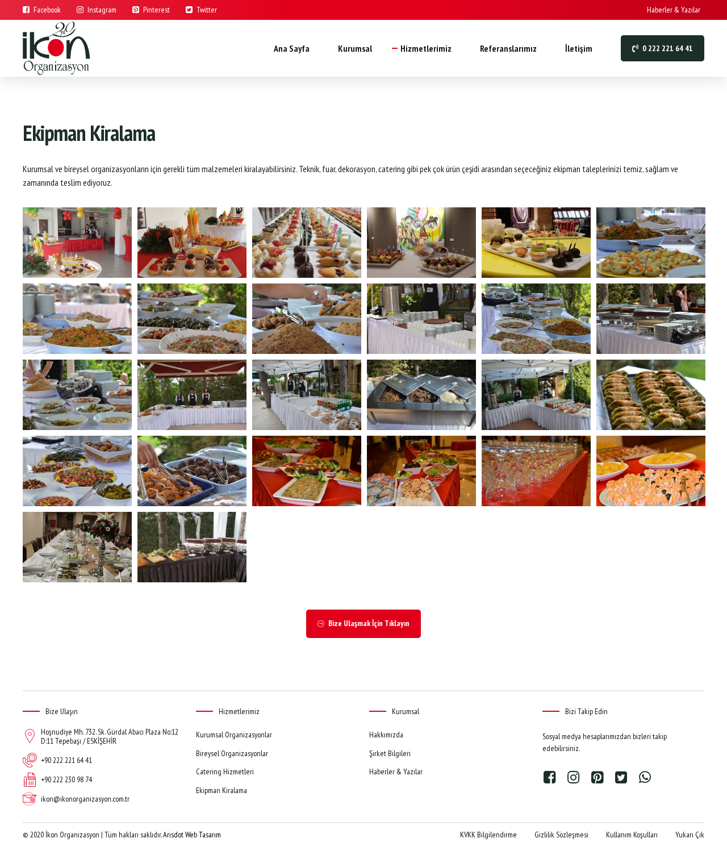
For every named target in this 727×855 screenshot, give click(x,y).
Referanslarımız (508, 48)
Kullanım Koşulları (632, 834)
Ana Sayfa (292, 48)
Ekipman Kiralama (221, 790)
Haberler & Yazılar (396, 771)
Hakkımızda (386, 734)
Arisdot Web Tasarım (192, 834)
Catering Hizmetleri (225, 771)
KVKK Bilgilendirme (488, 834)
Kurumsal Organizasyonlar (234, 734)
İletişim (578, 48)
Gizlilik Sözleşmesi (561, 834)
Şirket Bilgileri (390, 753)
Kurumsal (355, 48)
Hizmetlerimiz (426, 48)
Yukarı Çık (689, 834)
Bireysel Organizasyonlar (232, 753)
